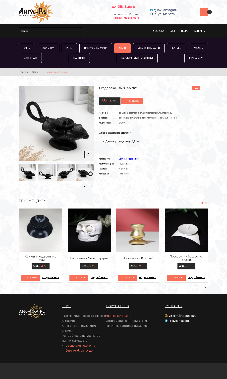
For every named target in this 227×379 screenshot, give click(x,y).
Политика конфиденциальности (128, 325)
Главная (23, 72)
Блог (172, 31)
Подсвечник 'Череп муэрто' (89, 258)
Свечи (122, 48)
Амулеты (198, 48)
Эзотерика (49, 48)
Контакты (199, 31)
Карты (27, 48)
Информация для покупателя (126, 320)
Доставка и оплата (118, 315)
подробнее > (50, 277)
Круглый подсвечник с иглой (40, 258)
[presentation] (84, 186)
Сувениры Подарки (149, 48)
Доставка (158, 31)
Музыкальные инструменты (137, 58)
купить (134, 101)
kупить (32, 277)
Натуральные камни (95, 48)
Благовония (196, 58)
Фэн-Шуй (176, 48)
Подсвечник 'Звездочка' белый (186, 258)
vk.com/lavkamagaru (183, 315)
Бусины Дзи (30, 58)
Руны (69, 48)
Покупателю (117, 306)
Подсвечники (132, 159)
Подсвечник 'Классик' (138, 258)
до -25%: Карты (123, 6)
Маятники (79, 58)
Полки (184, 31)
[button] (202, 203)
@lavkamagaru (179, 320)
